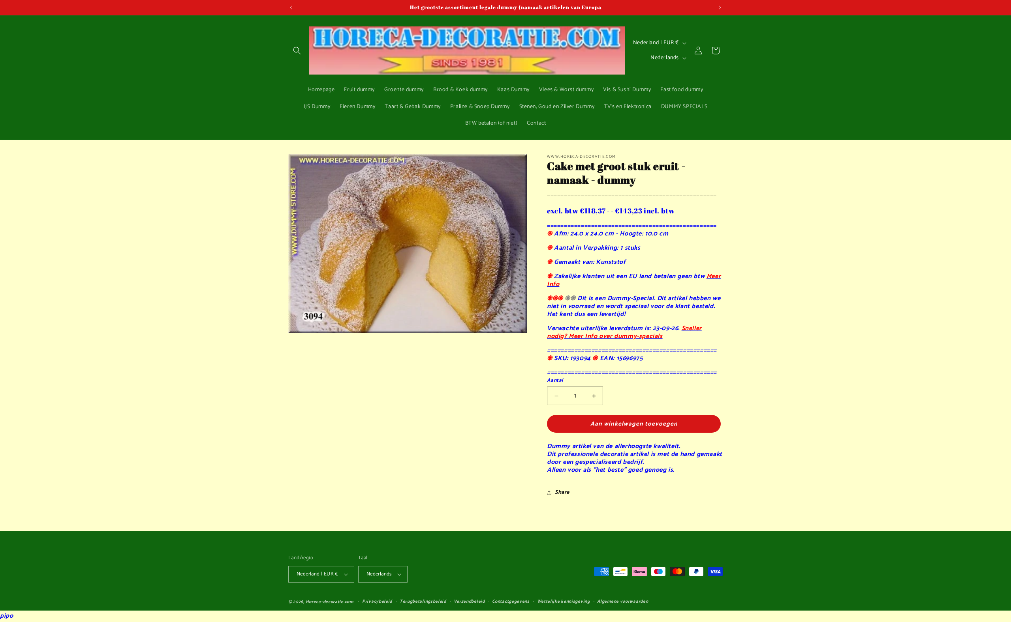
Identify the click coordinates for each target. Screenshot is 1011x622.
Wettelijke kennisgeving (563, 601)
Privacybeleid (377, 601)
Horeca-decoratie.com (329, 601)
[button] (297, 50)
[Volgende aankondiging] (720, 7)
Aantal (555, 381)
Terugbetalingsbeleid (423, 601)
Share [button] (562, 492)
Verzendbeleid (469, 601)
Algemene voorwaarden (622, 601)
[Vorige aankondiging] (291, 7)
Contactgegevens (511, 601)
